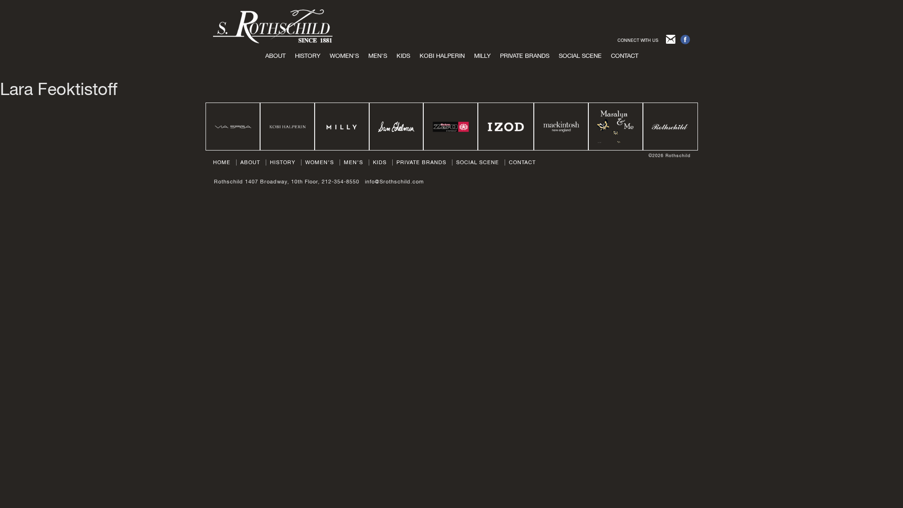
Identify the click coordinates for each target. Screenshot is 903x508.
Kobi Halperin (442, 55)
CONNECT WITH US (638, 40)
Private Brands (421, 162)
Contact (624, 55)
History (307, 55)
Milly (482, 55)
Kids (380, 162)
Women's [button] (344, 55)
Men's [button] (377, 55)
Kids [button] (403, 55)
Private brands (524, 55)
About (275, 55)
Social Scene (580, 55)
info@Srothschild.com (394, 181)
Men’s (353, 162)
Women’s (319, 162)
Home (221, 162)
